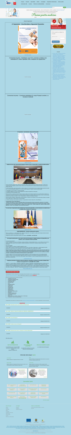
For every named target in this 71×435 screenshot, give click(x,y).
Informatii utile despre (26, 355)
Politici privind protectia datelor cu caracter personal (37, 408)
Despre (22, 1)
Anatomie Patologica (19, 409)
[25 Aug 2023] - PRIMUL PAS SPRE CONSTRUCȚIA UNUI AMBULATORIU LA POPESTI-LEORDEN (59, 59)
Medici (38, 1)
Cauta (65, 7)
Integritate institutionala (51, 1)
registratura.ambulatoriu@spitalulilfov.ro (12, 275)
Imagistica (17, 408)
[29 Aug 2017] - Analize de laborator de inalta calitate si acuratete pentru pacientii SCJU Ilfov (59, 78)
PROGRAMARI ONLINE (56, 27)
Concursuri (48, 3)
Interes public (61, 1)
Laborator (17, 407)
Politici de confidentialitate (38, 3)
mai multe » (8, 307)
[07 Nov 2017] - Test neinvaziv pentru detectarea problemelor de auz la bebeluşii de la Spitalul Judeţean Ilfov (59, 75)
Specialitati (33, 1)
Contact (30, 3)
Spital (34, 355)
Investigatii (43, 1)
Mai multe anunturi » (9, 338)
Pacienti (27, 1)
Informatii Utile (24, 3)
